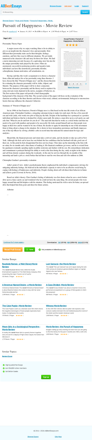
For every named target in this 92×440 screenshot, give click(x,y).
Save (31, 249)
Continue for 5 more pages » (13, 242)
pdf (68, 242)
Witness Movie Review (56, 305)
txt (59, 242)
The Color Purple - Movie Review (17, 305)
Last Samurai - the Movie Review (61, 264)
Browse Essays (55, 6)
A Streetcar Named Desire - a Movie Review (22, 284)
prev (60, 84)
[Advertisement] (46, 214)
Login (77, 6)
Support (85, 6)
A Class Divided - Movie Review (60, 284)
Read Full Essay (12, 249)
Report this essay (73, 87)
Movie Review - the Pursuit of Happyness (64, 326)
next (86, 84)
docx (80, 242)
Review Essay (7, 356)
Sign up (46, 377)
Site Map (58, 436)
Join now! (68, 6)
